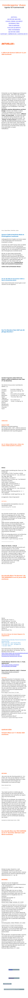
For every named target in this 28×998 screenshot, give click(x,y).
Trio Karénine (14, 25)
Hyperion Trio (14, 23)
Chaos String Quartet (14, 21)
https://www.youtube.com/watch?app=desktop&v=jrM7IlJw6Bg (10, 665)
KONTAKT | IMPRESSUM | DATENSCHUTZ (14, 34)
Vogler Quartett (14, 27)
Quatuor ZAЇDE (14, 32)
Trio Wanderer (14, 30)
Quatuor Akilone (14, 19)
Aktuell (14, 17)
